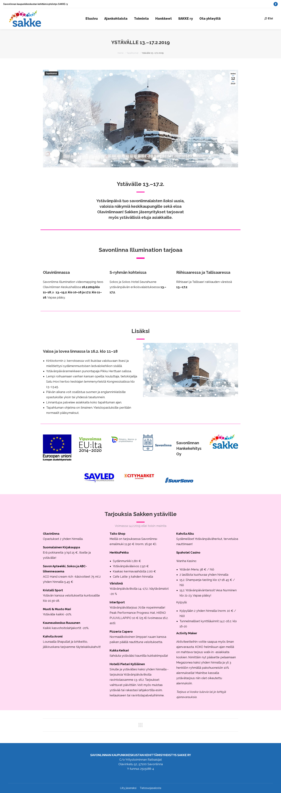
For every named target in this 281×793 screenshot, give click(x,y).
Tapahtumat (51, 73)
